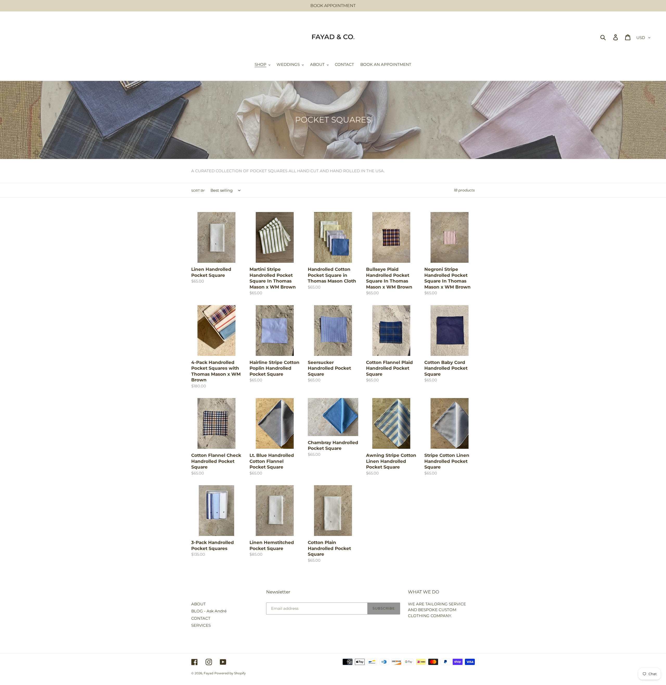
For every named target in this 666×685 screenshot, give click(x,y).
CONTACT (200, 618)
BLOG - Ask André (209, 611)
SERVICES (201, 625)
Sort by (198, 191)
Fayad (208, 673)
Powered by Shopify (230, 673)
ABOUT (198, 603)
